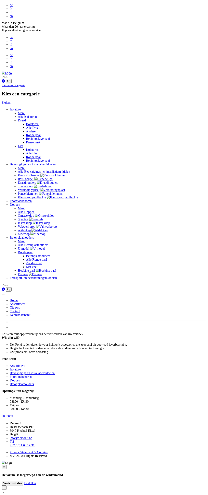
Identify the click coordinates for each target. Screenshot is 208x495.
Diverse (23, 274)
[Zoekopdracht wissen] (3, 81)
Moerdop (24, 234)
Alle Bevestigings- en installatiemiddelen (44, 171)
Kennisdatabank (20, 315)
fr (11, 8)
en (11, 16)
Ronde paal (33, 135)
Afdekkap (24, 230)
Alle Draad (33, 127)
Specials (23, 219)
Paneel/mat (33, 142)
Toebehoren (25, 186)
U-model (23, 248)
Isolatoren (16, 109)
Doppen (15, 204)
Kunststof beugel (29, 175)
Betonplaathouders (22, 237)
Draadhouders (27, 182)
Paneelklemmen (28, 193)
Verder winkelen (12, 483)
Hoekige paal (26, 270)
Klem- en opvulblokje (32, 197)
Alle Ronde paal (36, 259)
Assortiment (17, 304)
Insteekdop (25, 223)
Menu (21, 113)
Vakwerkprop (26, 226)
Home (14, 300)
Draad (22, 120)
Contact (15, 311)
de (11, 5)
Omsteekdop (26, 215)
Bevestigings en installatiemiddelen (32, 373)
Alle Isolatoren (27, 116)
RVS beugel (26, 179)
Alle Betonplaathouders (33, 245)
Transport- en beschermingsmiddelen (33, 278)
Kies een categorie (13, 85)
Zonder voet (34, 263)
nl (11, 12)
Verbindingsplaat (28, 190)
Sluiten (6, 102)
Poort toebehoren (21, 201)
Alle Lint (32, 153)
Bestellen (30, 483)
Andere (31, 131)
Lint (20, 146)
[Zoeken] (9, 81)
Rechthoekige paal (38, 138)
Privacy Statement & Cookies (29, 452)
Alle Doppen (26, 212)
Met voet (31, 267)
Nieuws (15, 307)
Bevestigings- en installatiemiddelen (33, 164)
